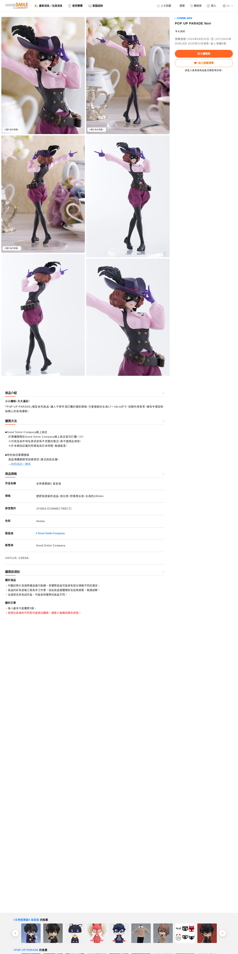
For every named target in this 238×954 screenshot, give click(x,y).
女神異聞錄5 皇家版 (184, 18)
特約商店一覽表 (21, 464)
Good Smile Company (51, 533)
